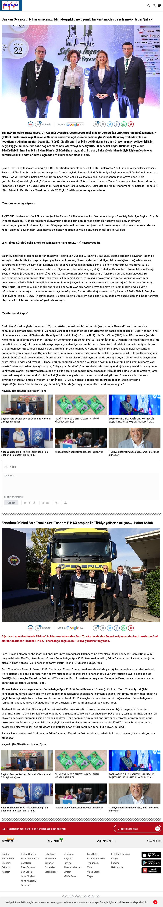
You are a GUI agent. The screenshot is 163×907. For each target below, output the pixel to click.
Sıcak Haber (51, 871)
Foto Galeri (50, 853)
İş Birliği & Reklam (120, 853)
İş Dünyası (69, 853)
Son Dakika (26, 871)
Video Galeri (51, 858)
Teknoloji (6, 867)
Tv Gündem (93, 862)
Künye (114, 858)
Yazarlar (25, 885)
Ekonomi (6, 862)
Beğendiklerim (28, 853)
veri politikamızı (121, 902)
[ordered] (43, 503)
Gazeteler (8, 840)
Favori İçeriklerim (30, 858)
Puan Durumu (55, 840)
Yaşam (90, 876)
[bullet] (47, 503)
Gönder (11, 502)
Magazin (6, 871)
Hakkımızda (117, 867)
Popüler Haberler (96, 858)
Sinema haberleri (72, 867)
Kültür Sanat (8, 858)
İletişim (115, 862)
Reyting (67, 862)
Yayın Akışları (104, 841)
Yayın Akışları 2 (28, 880)
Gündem (6, 853)
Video (90, 867)
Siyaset (67, 871)
